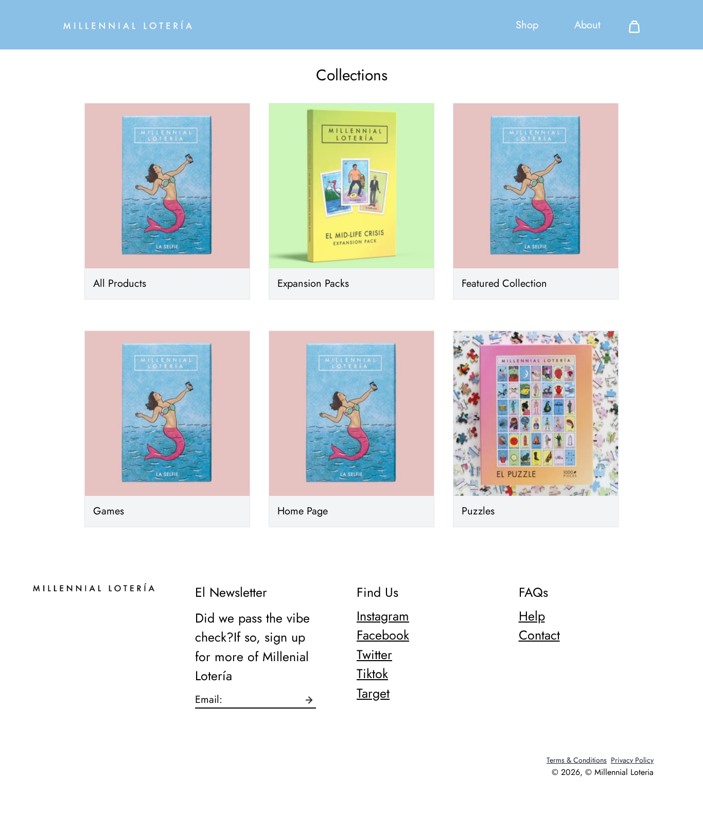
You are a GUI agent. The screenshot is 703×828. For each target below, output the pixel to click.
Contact (539, 635)
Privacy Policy (632, 760)
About (587, 25)
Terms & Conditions (577, 760)
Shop (527, 25)
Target (373, 693)
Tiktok (372, 673)
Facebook (383, 635)
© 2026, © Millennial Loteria (603, 772)
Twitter (374, 654)
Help (532, 616)
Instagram (383, 616)
